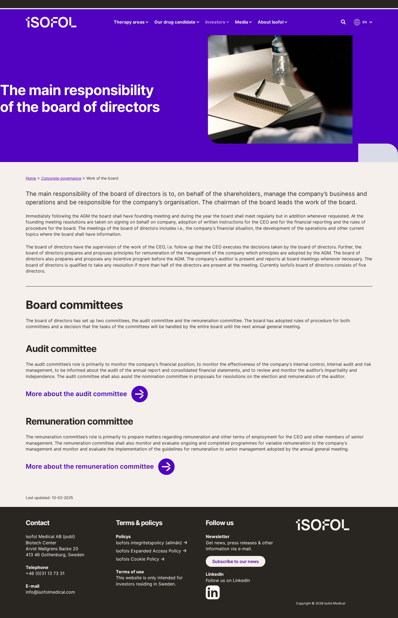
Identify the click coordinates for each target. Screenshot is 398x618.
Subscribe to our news (235, 561)
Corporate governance (61, 178)
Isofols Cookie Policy (137, 559)
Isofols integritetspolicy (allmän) (149, 543)
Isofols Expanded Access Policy (148, 551)
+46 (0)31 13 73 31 (45, 573)
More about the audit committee (76, 394)
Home (31, 178)
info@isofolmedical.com (50, 592)
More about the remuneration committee (90, 466)
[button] (343, 22)
